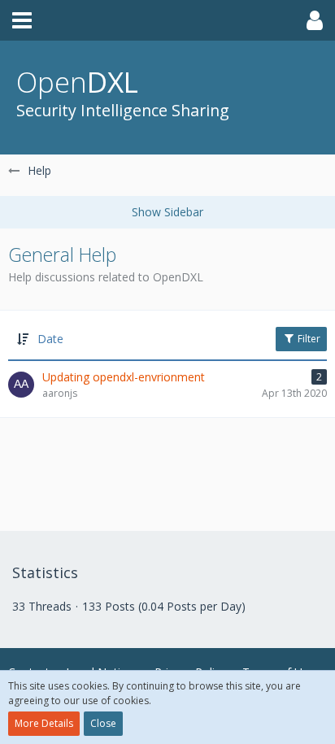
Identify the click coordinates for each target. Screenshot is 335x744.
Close (103, 723)
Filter (307, 339)
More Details (44, 723)
